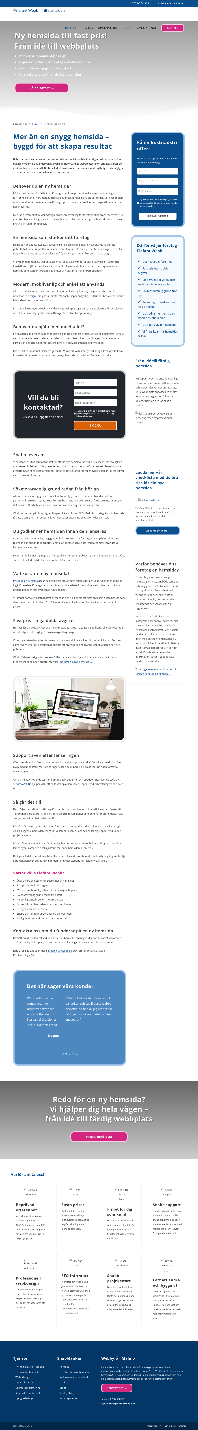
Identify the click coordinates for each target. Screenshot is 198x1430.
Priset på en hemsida (25, 581)
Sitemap (182, 1426)
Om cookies (170, 1426)
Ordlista (64, 1382)
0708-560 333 (140, 3)
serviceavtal (20, 784)
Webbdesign (22, 1377)
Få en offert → (41, 88)
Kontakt (172, 28)
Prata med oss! (99, 1136)
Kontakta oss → (117, 1388)
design (32, 296)
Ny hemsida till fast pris (29, 1366)
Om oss (88, 28)
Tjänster (70, 28)
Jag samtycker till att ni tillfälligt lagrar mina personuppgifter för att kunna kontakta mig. (95, 413)
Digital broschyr (25, 1382)
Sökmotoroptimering (28, 1387)
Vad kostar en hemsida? (74, 1377)
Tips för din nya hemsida (75, 1371)
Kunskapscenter (108, 28)
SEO (81, 513)
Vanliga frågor (147, 28)
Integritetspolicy (84, 416)
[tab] (63, 1054)
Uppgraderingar (24, 1398)
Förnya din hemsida (27, 1371)
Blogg (128, 28)
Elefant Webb (108, 1367)
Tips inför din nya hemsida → (75, 662)
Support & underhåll (27, 1393)
